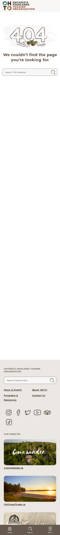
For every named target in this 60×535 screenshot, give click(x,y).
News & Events (13, 389)
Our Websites (12, 434)
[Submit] (53, 72)
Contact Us (38, 395)
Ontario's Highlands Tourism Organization (22, 370)
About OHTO (39, 389)
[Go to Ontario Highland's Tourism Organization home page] (19, 6)
